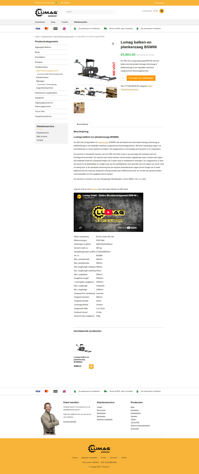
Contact (64, 22)
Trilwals (133, 419)
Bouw (37, 52)
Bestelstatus (101, 416)
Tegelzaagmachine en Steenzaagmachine (44, 104)
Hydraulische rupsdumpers (46, 93)
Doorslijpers (40, 57)
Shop (53, 22)
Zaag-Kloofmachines (44, 88)
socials (94, 189)
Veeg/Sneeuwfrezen (43, 116)
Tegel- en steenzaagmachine (140, 425)
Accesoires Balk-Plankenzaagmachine (50, 74)
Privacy (103, 458)
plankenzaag (103, 142)
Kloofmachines (42, 77)
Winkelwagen (101, 413)
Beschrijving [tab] (82, 124)
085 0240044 (65, 3)
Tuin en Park (135, 422)
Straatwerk (39, 98)
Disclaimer (113, 458)
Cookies (124, 458)
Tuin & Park (40, 111)
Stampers (134, 416)
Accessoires (135, 428)
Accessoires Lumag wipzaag (46, 84)
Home (37, 36)
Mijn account (159, 3)
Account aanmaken (69, 421)
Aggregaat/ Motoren (43, 47)
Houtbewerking (46, 36)
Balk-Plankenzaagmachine (64, 36)
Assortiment (40, 22)
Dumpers (38, 62)
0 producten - (150, 11)
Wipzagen (40, 81)
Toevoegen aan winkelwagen (141, 78)
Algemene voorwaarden (105, 419)
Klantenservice (80, 22)
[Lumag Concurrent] (46, 12)
